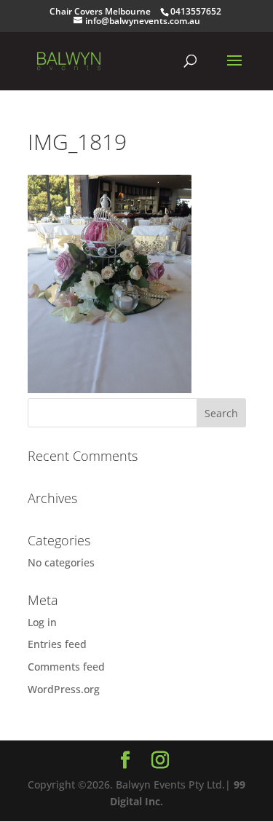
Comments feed (66, 666)
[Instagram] (160, 760)
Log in (42, 622)
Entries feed (57, 644)
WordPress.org (64, 689)
